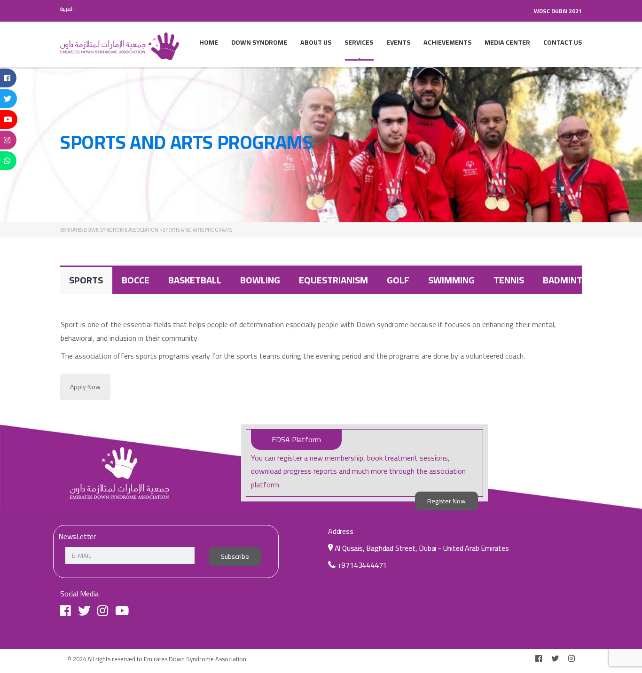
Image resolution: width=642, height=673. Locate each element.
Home (208, 42)
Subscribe (235, 556)
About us (315, 42)
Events (398, 42)
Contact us (562, 42)
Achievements (447, 42)
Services (358, 42)
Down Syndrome (259, 42)
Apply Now (85, 387)
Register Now (446, 501)
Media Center (507, 42)
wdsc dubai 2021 (558, 11)
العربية (67, 8)
